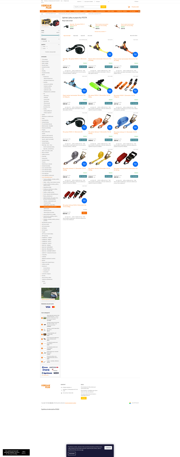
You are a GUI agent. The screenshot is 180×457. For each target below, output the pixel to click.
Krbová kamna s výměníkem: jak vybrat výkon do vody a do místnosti (89, 391)
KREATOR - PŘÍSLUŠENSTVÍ (47, 249)
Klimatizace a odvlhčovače (47, 116)
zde (82, 450)
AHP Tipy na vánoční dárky (47, 234)
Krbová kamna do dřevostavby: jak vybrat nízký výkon (88, 387)
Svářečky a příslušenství (47, 279)
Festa (45, 46)
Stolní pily (46, 97)
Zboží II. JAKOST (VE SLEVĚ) (47, 139)
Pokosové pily (47, 105)
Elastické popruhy (47, 210)
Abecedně (90, 35)
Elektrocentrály (45, 61)
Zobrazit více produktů (100, 31)
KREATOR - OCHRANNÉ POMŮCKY (49, 251)
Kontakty (79, 1)
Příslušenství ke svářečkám (49, 92)
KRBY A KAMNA (45, 63)
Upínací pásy (46, 208)
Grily (43, 69)
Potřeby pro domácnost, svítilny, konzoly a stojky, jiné (50, 189)
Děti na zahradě (45, 152)
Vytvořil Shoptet (135, 403)
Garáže (43, 133)
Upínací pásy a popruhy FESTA (50, 206)
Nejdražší (83, 35)
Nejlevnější (75, 35)
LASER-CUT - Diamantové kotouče (49, 253)
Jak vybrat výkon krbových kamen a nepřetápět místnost (88, 394)
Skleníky (44, 71)
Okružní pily (46, 101)
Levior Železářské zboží (47, 177)
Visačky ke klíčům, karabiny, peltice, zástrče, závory (51, 185)
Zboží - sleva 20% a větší (47, 150)
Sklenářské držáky (47, 187)
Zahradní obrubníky (46, 166)
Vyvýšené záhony (45, 160)
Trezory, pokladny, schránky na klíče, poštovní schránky (51, 180)
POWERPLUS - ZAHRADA (47, 237)
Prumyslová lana (47, 203)
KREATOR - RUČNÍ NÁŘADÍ (47, 247)
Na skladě (46, 41)
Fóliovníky (44, 156)
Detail (84, 213)
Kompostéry (44, 158)
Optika (43, 114)
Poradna (98, 1)
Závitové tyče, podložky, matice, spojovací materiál (50, 217)
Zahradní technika (46, 67)
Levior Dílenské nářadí (46, 169)
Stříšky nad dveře (46, 154)
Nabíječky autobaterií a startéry (48, 258)
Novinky (43, 275)
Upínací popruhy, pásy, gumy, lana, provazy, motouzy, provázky (50, 198)
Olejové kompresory (48, 78)
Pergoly (43, 130)
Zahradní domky (45, 122)
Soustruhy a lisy (46, 107)
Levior (45, 48)
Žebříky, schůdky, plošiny (48, 192)
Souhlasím (108, 448)
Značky (43, 281)
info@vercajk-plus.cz (67, 387)
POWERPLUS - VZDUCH (46, 243)
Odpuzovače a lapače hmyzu (48, 262)
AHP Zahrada (44, 230)
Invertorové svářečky (48, 84)
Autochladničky (45, 120)
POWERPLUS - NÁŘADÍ (46, 239)
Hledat (103, 6)
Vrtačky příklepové (48, 111)
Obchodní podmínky (88, 1)
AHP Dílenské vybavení (47, 222)
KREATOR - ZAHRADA (46, 245)
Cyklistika (44, 256)
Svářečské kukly (47, 88)
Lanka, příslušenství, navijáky (49, 214)
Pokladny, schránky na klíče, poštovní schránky (51, 220)
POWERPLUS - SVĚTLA (46, 241)
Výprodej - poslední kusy (48, 149)
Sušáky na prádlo (45, 264)
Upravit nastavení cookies (70, 403)
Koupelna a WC (46, 270)
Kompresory (46, 76)
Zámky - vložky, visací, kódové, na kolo (51, 182)
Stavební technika (46, 73)
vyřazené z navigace (46, 273)
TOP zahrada (45, 59)
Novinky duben (45, 65)
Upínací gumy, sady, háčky (49, 205)
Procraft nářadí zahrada (47, 124)
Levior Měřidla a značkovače (48, 175)
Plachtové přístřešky (46, 128)
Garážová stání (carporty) (47, 135)
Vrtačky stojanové (47, 112)
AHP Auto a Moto (45, 224)
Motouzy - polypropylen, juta (50, 201)
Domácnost (44, 266)
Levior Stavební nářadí (46, 171)
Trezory (43, 162)
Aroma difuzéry (46, 268)
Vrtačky (45, 109)
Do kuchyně (45, 272)
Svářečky (45, 82)
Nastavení (71, 453)
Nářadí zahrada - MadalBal (47, 126)
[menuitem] (42, 11)
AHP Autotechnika (46, 226)
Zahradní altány (45, 141)
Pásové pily (46, 95)
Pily (44, 93)
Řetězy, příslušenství (47, 196)
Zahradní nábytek (45, 143)
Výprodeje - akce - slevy (47, 145)
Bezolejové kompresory (49, 80)
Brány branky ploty (46, 131)
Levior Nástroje (45, 173)
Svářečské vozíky (47, 90)
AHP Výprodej (45, 235)
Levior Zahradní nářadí (46, 168)
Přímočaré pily (47, 103)
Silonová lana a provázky (49, 212)
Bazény (43, 260)
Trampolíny (44, 254)
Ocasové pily (46, 99)
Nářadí (43, 74)
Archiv (83, 398)
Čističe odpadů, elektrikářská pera (50, 194)
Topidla (43, 232)
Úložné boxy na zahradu (47, 164)
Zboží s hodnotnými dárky (48, 147)
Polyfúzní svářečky (48, 86)
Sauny (43, 118)
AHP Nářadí (44, 228)
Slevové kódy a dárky (46, 277)
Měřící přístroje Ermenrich (47, 137)
